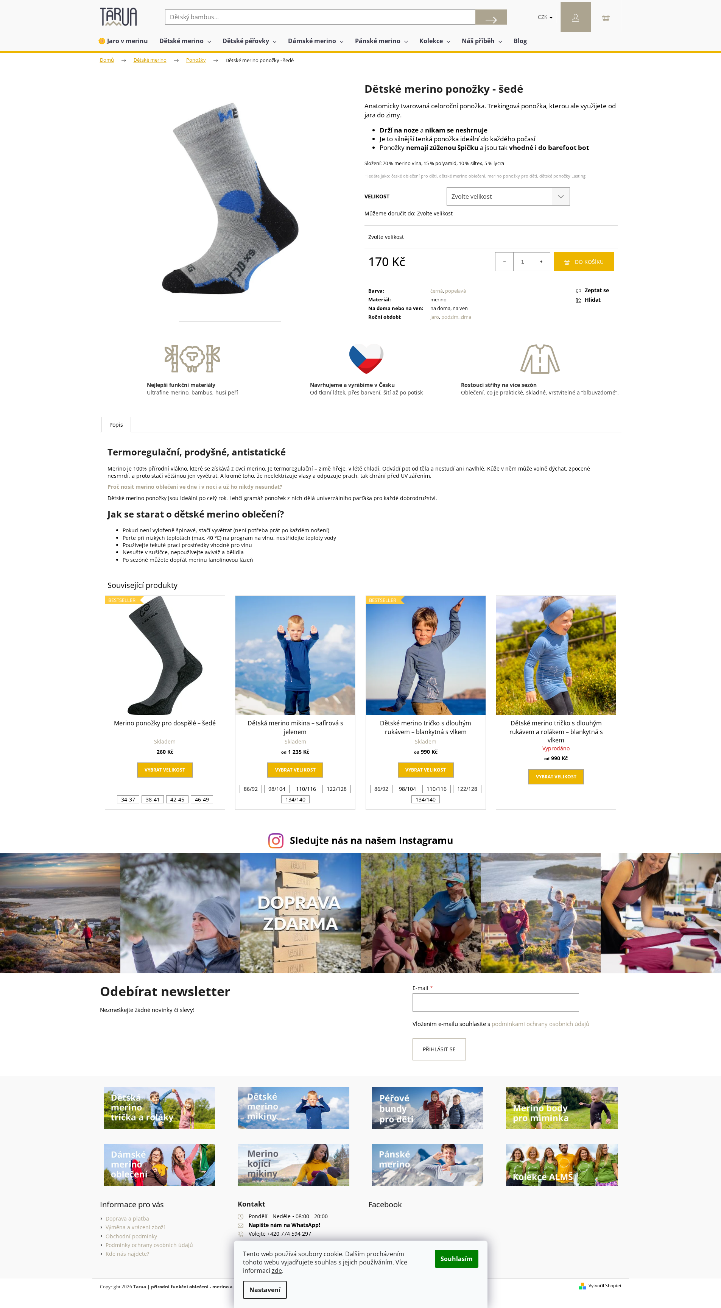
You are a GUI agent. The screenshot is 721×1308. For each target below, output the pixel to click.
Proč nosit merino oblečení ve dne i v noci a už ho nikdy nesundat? (194, 486)
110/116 (306, 788)
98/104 (276, 788)
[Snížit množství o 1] (504, 262)
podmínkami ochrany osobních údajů (540, 1024)
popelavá (455, 290)
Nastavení (264, 1290)
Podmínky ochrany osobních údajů (149, 1245)
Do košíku (589, 261)
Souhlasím (457, 1259)
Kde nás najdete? (127, 1253)
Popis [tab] (116, 424)
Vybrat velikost (165, 770)
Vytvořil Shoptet (605, 1286)
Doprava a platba (127, 1218)
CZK (543, 16)
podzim (449, 316)
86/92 (251, 788)
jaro (434, 316)
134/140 (295, 799)
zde (277, 1270)
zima (466, 316)
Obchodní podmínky (131, 1236)
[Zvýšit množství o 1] (541, 262)
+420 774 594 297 (289, 1233)
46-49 (202, 799)
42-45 (177, 799)
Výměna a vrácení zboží (135, 1227)
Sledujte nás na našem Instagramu (371, 840)
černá (436, 290)
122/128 (337, 788)
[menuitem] (123, 41)
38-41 (153, 799)
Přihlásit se (439, 1049)
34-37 (128, 799)
